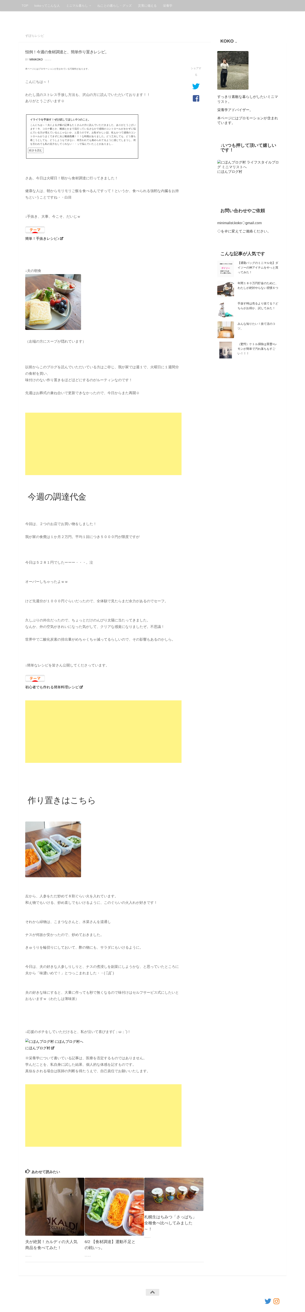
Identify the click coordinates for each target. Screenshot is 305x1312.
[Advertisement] (103, 444)
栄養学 (167, 5)
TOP (25, 5)
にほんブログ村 (37, 1048)
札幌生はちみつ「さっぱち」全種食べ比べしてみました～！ (170, 1223)
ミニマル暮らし (77, 5)
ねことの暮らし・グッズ (114, 5)
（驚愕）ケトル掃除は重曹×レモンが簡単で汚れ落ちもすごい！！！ (257, 348)
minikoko (36, 59)
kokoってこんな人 (47, 5)
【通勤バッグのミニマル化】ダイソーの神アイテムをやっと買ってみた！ (258, 267)
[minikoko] (276, 1301)
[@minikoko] (268, 1301)
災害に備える (147, 5)
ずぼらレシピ (34, 35)
